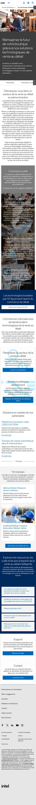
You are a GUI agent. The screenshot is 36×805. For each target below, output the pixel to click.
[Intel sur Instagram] (22, 725)
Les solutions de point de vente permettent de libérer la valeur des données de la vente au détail (16, 591)
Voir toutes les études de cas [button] (18, 546)
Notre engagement (8, 694)
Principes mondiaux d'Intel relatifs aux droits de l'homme (18, 763)
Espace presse (7, 713)
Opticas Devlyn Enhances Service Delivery (14, 489)
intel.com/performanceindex (9, 758)
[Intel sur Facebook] (2, 725)
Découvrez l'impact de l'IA (18, 307)
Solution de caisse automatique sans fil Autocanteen (18, 442)
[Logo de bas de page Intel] (6, 786)
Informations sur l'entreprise (12, 689)
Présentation (10, 83)
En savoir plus (6, 435)
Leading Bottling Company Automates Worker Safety (15, 526)
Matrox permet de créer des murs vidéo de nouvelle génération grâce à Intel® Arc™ (17, 626)
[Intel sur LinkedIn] (12, 725)
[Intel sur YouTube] (17, 725)
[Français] (28, 3)
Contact (4, 708)
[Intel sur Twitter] (7, 725)
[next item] (35, 7)
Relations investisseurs (10, 704)
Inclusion (5, 699)
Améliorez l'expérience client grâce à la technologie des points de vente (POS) (18, 600)
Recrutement (6, 718)
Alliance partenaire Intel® (13, 608)
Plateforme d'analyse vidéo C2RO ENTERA (15, 423)
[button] (18, 435)
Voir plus (19, 461)
